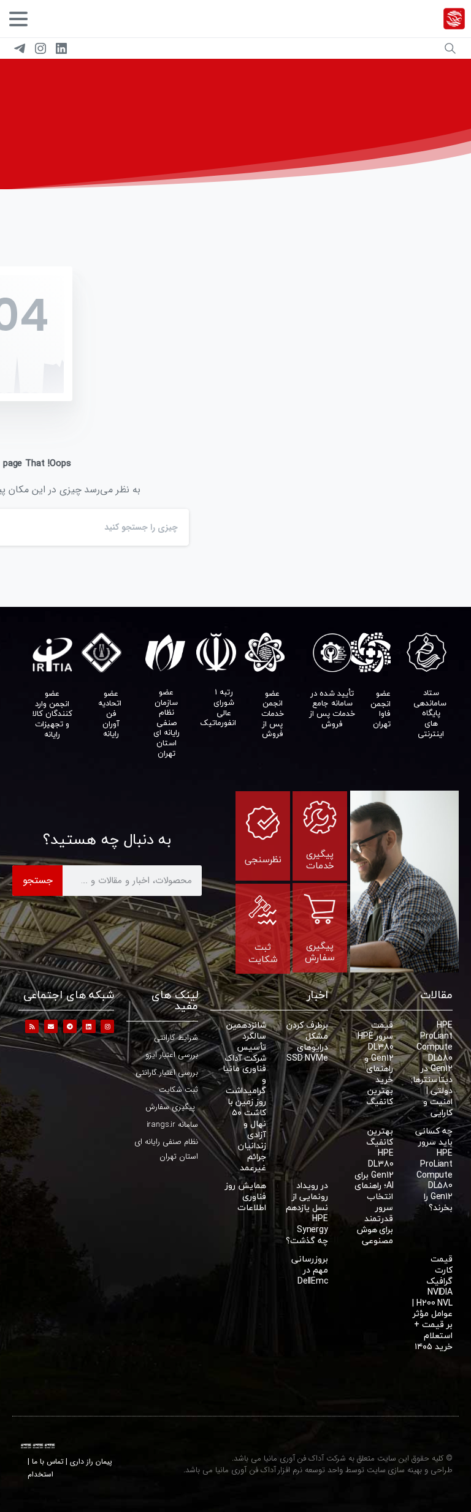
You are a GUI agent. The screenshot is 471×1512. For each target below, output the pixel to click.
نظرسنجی (263, 859)
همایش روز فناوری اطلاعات (245, 1196)
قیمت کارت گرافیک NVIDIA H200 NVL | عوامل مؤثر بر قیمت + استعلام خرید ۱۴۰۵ (432, 1302)
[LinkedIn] (61, 48)
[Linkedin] (89, 1026)
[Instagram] (40, 48)
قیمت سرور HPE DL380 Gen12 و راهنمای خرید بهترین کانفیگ (375, 1063)
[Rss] (32, 1026)
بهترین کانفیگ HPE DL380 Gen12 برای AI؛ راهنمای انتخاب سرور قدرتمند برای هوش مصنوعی (374, 1185)
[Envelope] (51, 1026)
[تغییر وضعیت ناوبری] (18, 19)
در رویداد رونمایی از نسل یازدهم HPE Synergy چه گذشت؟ (307, 1213)
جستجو (38, 880)
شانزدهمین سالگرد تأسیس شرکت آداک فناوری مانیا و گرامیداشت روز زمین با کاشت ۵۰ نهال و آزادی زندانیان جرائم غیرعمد (244, 1096)
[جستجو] (450, 48)
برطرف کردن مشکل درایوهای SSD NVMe (307, 1041)
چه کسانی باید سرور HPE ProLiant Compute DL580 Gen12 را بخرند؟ (434, 1169)
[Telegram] (19, 48)
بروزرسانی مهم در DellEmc (309, 1269)
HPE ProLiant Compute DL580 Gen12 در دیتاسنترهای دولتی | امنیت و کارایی (429, 1068)
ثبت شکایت (263, 952)
